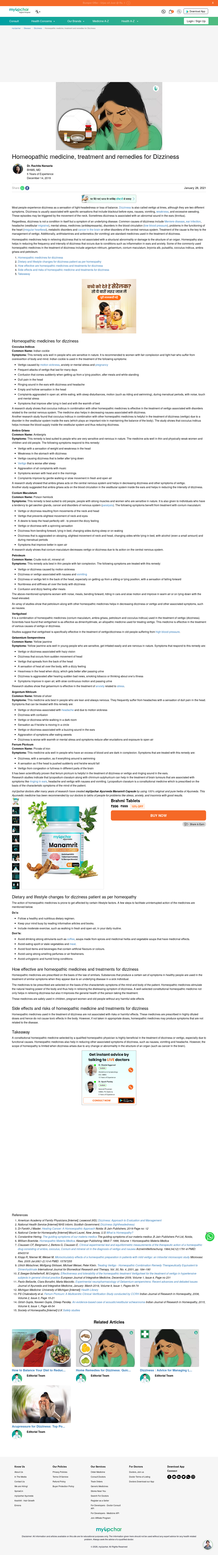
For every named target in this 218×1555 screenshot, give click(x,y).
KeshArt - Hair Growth (24, 1500)
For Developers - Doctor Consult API (106, 1507)
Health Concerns (41, 21)
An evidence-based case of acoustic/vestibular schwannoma (108, 1302)
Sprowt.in (18, 1490)
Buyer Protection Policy (63, 1486)
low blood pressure (155, 225)
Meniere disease (175, 221)
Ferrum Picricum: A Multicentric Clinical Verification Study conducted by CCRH (91, 1294)
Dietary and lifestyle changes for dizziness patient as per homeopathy (59, 261)
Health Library (89, 1290)
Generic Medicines (99, 1486)
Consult (14, 21)
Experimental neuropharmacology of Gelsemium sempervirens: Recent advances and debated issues (136, 1282)
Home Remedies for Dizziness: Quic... (103, 1370)
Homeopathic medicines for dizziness (40, 257)
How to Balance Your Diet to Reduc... (39, 1370)
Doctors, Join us (136, 1471)
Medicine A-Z (101, 21)
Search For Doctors (100, 1495)
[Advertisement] (109, 56)
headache (68, 710)
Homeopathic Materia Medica (57, 1241)
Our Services (98, 1466)
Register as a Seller (100, 1500)
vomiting (82, 574)
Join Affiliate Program (101, 1517)
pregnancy (101, 365)
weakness (162, 211)
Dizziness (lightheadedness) (117, 1224)
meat (73, 944)
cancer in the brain (89, 229)
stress (120, 686)
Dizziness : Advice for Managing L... (166, 1370)
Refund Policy (59, 1481)
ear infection (193, 221)
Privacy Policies (60, 1471)
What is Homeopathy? (119, 1233)
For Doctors (136, 1466)
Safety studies (71, 1310)
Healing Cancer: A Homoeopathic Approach (69, 1228)
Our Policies (60, 1466)
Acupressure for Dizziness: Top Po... (38, 1426)
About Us (18, 1471)
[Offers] (163, 11)
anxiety (100, 686)
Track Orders (97, 1481)
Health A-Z (128, 21)
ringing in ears (38, 781)
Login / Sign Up (196, 21)
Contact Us (19, 1481)
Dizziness (125, 207)
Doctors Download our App (141, 1481)
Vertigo (22, 463)
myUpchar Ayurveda (23, 1495)
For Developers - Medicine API (105, 1513)
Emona (17, 1505)
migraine (43, 225)
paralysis (107, 505)
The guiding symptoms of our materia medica (70, 1237)
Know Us (19, 1466)
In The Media (20, 1476)
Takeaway (24, 274)
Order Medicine (98, 1471)
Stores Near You (98, 1490)
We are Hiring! (21, 1486)
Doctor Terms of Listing (139, 1476)
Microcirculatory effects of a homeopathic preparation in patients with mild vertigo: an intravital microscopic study (122, 1257)
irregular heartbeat (35, 229)
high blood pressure (168, 632)
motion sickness (50, 365)
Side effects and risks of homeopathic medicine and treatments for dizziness (63, 270)
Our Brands (74, 21)
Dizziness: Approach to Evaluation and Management (129, 1220)
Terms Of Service (60, 1476)
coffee (70, 939)
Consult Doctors (98, 1476)
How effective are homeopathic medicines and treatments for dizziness (60, 266)
